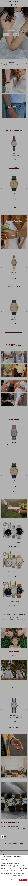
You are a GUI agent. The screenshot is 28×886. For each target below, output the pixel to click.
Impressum (3, 880)
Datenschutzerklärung (6, 870)
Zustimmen (23, 880)
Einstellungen (14, 880)
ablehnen (19, 875)
